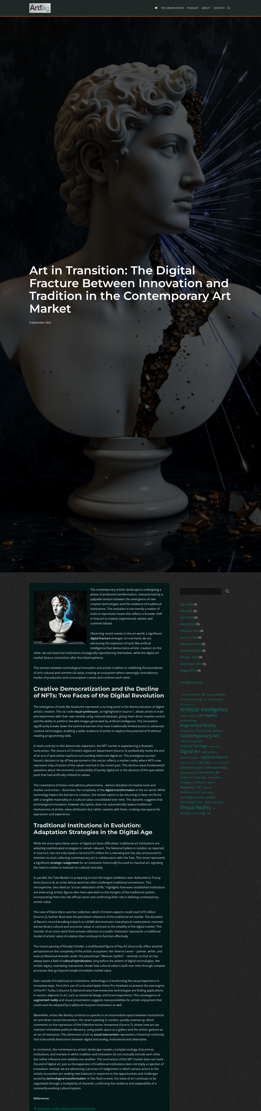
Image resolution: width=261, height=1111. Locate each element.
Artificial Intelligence (204, 709)
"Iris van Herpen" (190, 694)
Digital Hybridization (189, 757)
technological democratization (198, 797)
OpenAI (207, 787)
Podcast (193, 8)
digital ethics (209, 752)
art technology (188, 720)
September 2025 (191, 664)
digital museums (214, 757)
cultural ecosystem (191, 741)
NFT (199, 787)
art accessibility (216, 694)
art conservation (213, 699)
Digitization (205, 762)
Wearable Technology (193, 813)
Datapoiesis (214, 746)
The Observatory (172, 8)
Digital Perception (188, 763)
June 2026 (186, 604)
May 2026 (186, 611)
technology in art (191, 802)
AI (203, 694)
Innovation (214, 777)
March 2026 (188, 624)
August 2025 (188, 670)
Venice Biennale (213, 802)
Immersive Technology (193, 777)
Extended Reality (216, 768)
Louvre (211, 782)
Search (227, 591)
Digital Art (190, 751)
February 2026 (189, 631)
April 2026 (186, 617)
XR (208, 813)
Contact (219, 8)
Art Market (208, 715)
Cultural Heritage (193, 746)
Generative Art (188, 772)
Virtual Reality (195, 807)
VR (214, 808)
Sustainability (207, 792)
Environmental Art (221, 763)
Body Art (218, 731)
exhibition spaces (191, 768)
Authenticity (187, 731)
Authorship (203, 731)
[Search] (228, 8)
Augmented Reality (198, 725)
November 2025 (190, 651)
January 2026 (188, 637)
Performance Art (190, 792)
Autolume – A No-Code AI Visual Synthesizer (66, 1108)
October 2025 (189, 657)
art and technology (191, 699)
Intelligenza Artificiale (193, 782)
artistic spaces (188, 715)
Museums (187, 787)
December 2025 (190, 644)
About (206, 8)
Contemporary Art (199, 735)
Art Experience (187, 704)
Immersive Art (209, 772)
